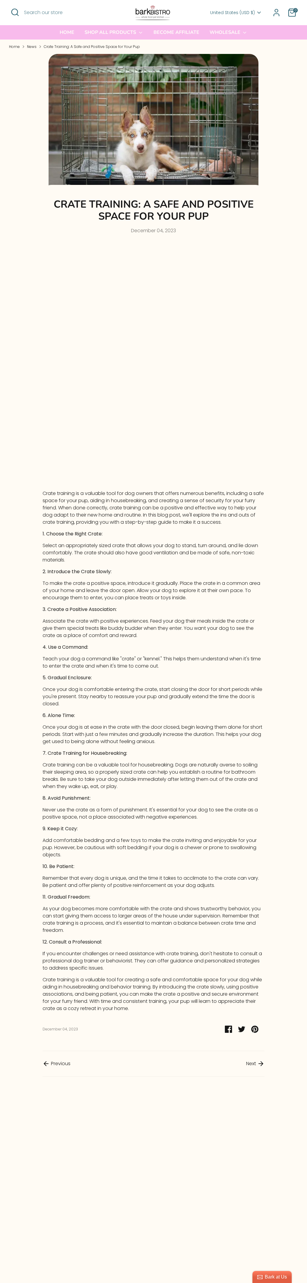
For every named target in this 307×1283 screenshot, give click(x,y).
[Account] (276, 13)
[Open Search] (15, 12)
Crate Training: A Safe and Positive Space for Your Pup (92, 46)
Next (251, 1063)
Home (67, 32)
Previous (60, 1063)
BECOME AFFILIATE (176, 32)
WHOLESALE (226, 32)
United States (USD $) (232, 13)
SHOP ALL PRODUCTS (111, 32)
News (32, 46)
